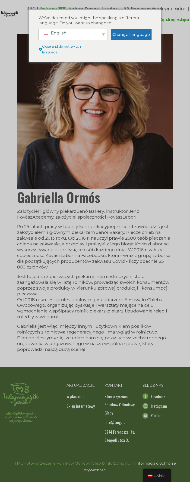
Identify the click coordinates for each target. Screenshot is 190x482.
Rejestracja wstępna (174, 19)
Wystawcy (76, 9)
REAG (31, 9)
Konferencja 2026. (53, 9)
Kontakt (180, 9)
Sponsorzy (92, 9)
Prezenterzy (109, 9)
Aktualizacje (80, 385)
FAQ (126, 9)
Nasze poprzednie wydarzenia (151, 9)
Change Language (131, 34)
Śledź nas (153, 385)
